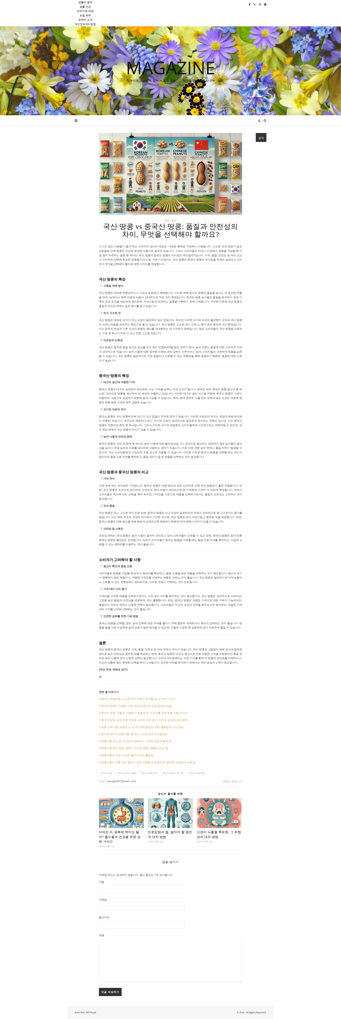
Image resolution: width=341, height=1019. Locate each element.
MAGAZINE (170, 67)
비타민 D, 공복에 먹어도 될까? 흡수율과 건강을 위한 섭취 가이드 (119, 836)
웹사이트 (104, 917)
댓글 (101, 935)
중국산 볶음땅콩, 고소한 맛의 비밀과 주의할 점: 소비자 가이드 (138, 698)
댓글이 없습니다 (232, 781)
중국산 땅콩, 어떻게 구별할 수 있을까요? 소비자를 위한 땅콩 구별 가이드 (144, 713)
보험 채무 (85, 15)
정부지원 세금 (85, 11)
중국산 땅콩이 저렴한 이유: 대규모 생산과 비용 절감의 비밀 (136, 706)
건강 (166, 220)
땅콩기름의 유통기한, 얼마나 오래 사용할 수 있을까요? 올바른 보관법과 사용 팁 (148, 762)
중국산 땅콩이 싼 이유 (173, 772)
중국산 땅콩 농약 (150, 772)
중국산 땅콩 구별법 (127, 772)
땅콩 (101, 246)
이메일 (103, 899)
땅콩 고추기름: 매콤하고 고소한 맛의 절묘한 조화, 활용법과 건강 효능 (142, 727)
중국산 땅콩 (106, 772)
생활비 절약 (85, 2)
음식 (174, 220)
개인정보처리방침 (85, 24)
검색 (261, 138)
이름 (101, 882)
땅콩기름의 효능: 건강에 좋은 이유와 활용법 (127, 755)
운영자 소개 (85, 19)
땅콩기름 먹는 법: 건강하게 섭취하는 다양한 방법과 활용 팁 (136, 741)
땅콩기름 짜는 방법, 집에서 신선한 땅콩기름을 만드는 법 (134, 748)
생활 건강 (85, 6)
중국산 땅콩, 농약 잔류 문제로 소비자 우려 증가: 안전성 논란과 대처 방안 (144, 720)
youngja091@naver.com (121, 781)
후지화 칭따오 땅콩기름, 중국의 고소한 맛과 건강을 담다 (134, 734)
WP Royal (91, 1012)
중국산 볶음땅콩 (197, 772)
